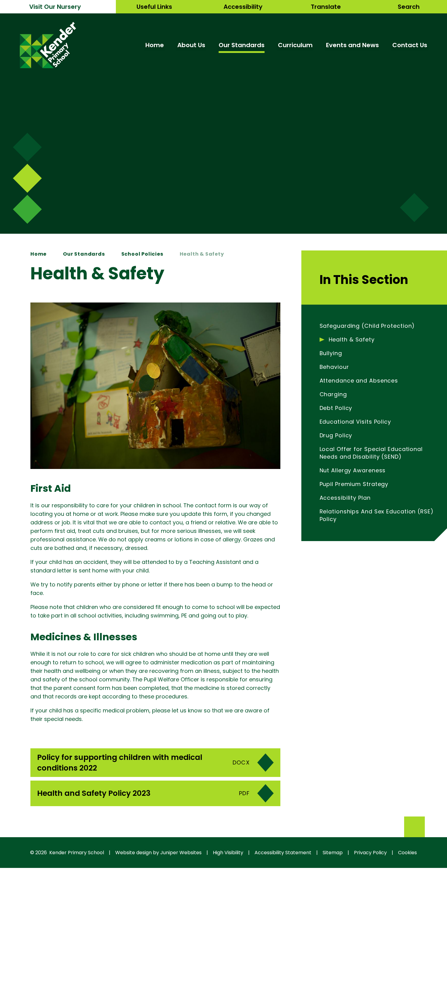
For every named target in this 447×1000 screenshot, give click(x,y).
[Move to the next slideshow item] (27, 147)
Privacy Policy (370, 852)
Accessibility (243, 6)
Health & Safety (202, 253)
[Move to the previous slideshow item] (27, 178)
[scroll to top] (414, 826)
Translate (326, 6)
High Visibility (228, 852)
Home (38, 253)
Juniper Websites (181, 852)
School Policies (142, 253)
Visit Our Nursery (55, 6)
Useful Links (154, 6)
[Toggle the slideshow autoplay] (27, 209)
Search (409, 6)
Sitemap (333, 852)
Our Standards (84, 253)
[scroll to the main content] (414, 207)
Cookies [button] (407, 852)
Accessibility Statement (283, 852)
